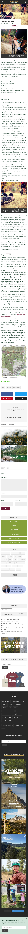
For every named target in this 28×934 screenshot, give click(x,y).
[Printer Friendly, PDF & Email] (5, 382)
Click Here (8, 253)
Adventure (14, 522)
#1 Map (15, 26)
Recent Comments (20, 614)
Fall (3, 387)
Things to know (14, 534)
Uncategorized (14, 538)
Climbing (10, 556)
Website (17, 500)
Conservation (18, 556)
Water (20, 565)
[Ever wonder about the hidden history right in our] (13, 846)
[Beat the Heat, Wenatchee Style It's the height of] (13, 771)
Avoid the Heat (15, 553)
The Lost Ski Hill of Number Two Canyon (10, 621)
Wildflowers (17, 387)
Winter (18, 569)
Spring (8, 565)
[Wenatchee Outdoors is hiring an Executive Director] (13, 796)
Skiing (3, 565)
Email (3, 500)
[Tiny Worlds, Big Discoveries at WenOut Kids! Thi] (13, 896)
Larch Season (10, 562)
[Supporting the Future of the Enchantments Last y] (13, 821)
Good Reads (22, 559)
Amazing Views (5, 553)
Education (4, 559)
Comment (4, 477)
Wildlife (12, 569)
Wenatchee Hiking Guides (7, 725)
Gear (14, 526)
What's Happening (14, 542)
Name (3, 493)
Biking (22, 553)
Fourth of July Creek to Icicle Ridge (15, 409)
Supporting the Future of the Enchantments (10, 619)
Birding (3, 556)
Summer (9, 387)
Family (15, 559)
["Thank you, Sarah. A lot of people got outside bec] (13, 871)
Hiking (3, 562)
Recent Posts (7, 614)
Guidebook (12, 23)
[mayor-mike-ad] (14, 599)
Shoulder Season (20, 562)
